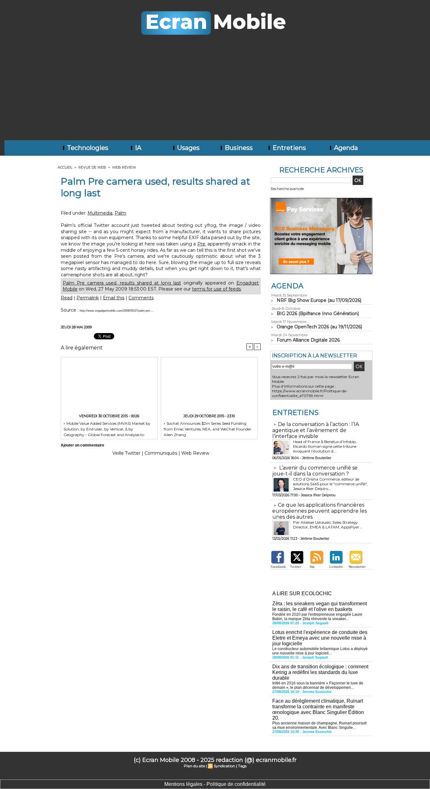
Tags (242, 765)
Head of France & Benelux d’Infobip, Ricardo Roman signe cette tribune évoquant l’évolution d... (325, 446)
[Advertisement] (215, 93)
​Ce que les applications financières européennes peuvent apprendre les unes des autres (319, 511)
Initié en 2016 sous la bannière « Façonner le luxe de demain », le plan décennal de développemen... (317, 685)
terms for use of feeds (216, 289)
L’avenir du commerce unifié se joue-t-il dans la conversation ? (315, 471)
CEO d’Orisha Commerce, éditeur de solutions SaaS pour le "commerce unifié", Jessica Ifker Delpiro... (330, 484)
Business (238, 148)
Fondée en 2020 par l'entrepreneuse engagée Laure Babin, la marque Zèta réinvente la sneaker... (317, 616)
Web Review (124, 167)
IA (137, 148)
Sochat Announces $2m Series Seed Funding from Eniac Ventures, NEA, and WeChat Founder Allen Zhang (207, 428)
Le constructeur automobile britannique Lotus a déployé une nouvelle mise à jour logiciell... (320, 651)
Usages (188, 148)
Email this (113, 298)
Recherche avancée (287, 189)
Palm (120, 213)
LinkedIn (336, 567)
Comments (141, 298)
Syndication (224, 765)
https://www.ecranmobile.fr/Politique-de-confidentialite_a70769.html (310, 393)
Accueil (65, 167)
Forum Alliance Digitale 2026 (308, 340)
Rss (312, 567)
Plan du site (194, 765)
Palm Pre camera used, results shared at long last (122, 283)
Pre (201, 244)
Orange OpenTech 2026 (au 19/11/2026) (319, 327)
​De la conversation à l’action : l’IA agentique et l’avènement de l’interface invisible (315, 430)
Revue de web (92, 167)
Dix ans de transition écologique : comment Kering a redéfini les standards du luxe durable (320, 672)
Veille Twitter (126, 453)
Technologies (86, 148)
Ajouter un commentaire (82, 445)
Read (66, 298)
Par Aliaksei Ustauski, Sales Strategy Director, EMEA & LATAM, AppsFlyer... (327, 524)
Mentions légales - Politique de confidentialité (215, 784)
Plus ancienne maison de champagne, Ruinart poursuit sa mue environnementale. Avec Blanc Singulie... (319, 725)
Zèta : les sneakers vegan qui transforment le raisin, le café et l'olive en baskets (319, 606)
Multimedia (100, 213)
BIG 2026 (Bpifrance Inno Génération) (318, 313)
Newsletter (357, 567)
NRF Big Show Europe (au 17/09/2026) (319, 300)
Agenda (345, 148)
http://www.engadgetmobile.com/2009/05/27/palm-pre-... (117, 310)
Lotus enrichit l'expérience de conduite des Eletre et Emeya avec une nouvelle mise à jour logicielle (319, 638)
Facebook (278, 567)
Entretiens (288, 148)
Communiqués (160, 453)
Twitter (295, 567)
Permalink (87, 298)
